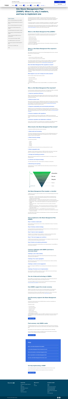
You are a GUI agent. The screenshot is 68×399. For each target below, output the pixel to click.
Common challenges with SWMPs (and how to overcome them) (14, 36)
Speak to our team (31, 318)
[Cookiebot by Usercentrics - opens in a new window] (6, 5)
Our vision (35, 385)
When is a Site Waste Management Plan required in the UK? (15, 23)
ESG (34, 384)
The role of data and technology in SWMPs (14, 38)
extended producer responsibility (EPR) (47, 62)
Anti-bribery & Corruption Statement (26, 384)
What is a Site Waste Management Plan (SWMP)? (15, 20)
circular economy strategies (32, 27)
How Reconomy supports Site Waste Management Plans (15, 43)
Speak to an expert (32, 372)
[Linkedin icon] (59, 397)
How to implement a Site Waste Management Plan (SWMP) (15, 33)
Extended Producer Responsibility (52, 390)
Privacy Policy (23, 389)
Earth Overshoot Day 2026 (51, 389)
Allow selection (60, 4)
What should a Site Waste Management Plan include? (14, 28)
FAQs (9, 47)
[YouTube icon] (58, 397)
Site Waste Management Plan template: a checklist (15, 30)
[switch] (24, 5)
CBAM (48, 384)
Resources (22, 390)
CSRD (48, 385)
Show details (42, 5)
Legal (21, 385)
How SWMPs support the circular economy (14, 40)
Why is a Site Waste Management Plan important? (15, 25)
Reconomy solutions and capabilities (33, 282)
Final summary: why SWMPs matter (13, 45)
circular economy (46, 293)
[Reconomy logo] (14, 383)
